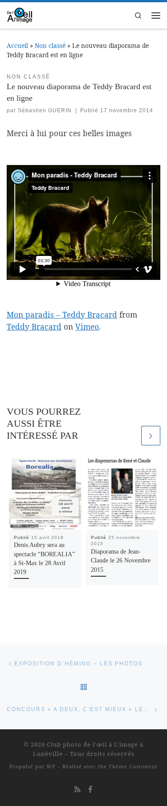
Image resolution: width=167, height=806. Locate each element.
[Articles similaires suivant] (150, 435)
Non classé (50, 45)
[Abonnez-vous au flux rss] (77, 789)
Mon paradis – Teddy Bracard (62, 314)
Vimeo (87, 326)
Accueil (17, 45)
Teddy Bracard (34, 326)
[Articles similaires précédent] (129, 435)
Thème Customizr (133, 766)
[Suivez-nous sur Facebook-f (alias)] (90, 789)
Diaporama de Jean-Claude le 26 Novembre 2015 (121, 560)
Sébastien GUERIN (45, 110)
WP (51, 766)
